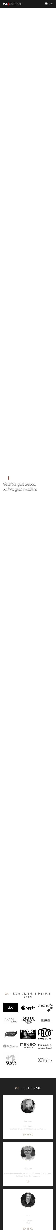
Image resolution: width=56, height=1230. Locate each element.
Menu (50, 4)
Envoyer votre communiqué (17, 498)
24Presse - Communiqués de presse (12, 4)
